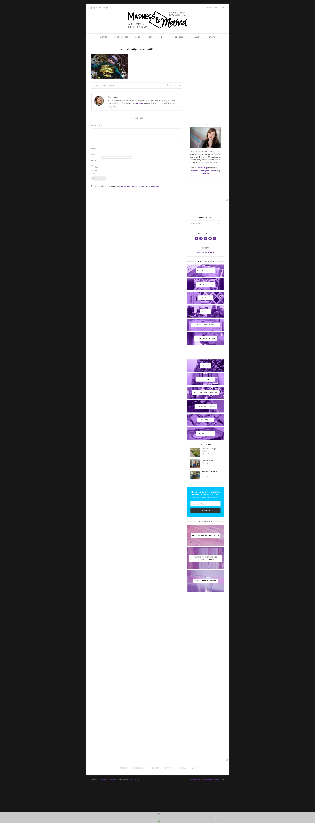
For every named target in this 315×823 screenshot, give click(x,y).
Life (163, 37)
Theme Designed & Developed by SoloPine (204, 779)
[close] (158, 813)
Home (137, 37)
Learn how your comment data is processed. (140, 186)
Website (93, 160)
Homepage (103, 37)
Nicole (111, 85)
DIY (150, 37)
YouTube (205, 173)
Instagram (205, 170)
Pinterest (215, 170)
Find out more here (205, 252)
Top (221, 779)
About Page (138, 103)
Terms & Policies (134, 779)
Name (93, 149)
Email (93, 155)
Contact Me (211, 37)
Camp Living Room (208, 460)
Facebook (195, 170)
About (196, 37)
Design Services (121, 37)
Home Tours (179, 37)
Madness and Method (108, 779)
